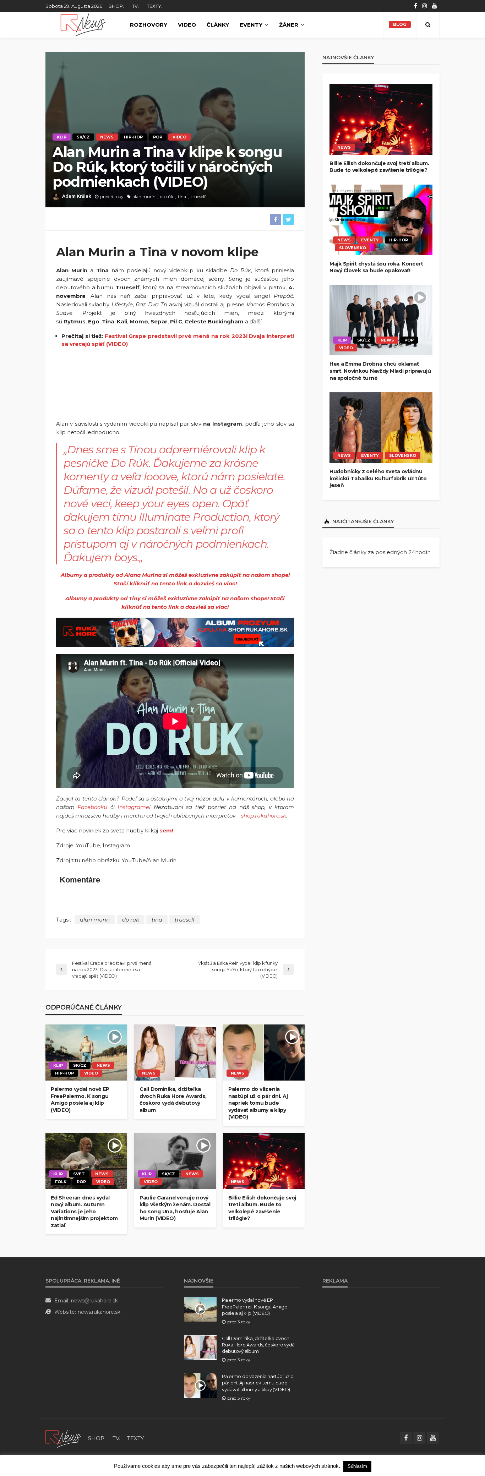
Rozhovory (148, 24)
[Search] (428, 25)
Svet (79, 1173)
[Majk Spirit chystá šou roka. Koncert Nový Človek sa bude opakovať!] (380, 220)
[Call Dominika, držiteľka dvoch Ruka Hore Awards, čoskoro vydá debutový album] (175, 1052)
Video (187, 24)
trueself (198, 196)
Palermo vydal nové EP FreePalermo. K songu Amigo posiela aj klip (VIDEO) (80, 1099)
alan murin (144, 196)
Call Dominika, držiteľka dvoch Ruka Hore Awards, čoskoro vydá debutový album (173, 1099)
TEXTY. (154, 6)
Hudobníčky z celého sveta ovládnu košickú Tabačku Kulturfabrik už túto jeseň (378, 478)
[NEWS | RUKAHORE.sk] (63, 1438)
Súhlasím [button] (357, 1466)
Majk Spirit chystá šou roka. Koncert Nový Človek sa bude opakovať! (376, 267)
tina (182, 196)
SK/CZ (83, 137)
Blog (400, 24)
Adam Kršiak (76, 196)
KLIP (61, 137)
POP (157, 137)
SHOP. (116, 6)
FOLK (60, 1181)
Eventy (251, 24)
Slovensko (352, 247)
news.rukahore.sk (99, 1312)
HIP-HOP (133, 137)
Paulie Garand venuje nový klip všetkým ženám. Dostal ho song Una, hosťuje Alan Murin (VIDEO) (175, 1208)
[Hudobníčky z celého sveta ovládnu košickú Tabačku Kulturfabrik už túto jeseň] (380, 427)
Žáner (288, 24)
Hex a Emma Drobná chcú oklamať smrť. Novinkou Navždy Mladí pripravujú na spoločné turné (380, 371)
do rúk (166, 196)
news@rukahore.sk (94, 1300)
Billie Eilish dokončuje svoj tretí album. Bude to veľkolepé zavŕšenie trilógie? (262, 1208)
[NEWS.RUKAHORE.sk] (83, 24)
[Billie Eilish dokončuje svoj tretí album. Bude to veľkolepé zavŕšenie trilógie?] (264, 1161)
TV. (135, 6)
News (107, 137)
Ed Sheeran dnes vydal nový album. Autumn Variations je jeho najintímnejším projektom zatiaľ (84, 1212)
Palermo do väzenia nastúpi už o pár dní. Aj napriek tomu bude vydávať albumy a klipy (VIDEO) (258, 1103)
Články (218, 24)
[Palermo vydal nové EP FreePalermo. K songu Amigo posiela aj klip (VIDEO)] (86, 1052)
